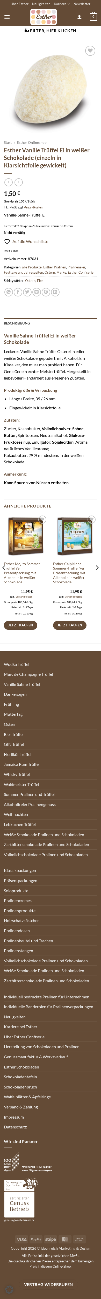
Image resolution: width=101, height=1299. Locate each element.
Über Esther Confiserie (24, 1036)
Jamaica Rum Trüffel (22, 764)
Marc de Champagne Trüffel (28, 674)
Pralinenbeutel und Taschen (28, 940)
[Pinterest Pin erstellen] (46, 292)
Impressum (14, 1116)
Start (8, 142)
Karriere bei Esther (20, 1026)
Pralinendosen (17, 930)
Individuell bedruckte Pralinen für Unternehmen (46, 996)
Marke (61, 272)
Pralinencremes (18, 900)
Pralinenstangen (18, 950)
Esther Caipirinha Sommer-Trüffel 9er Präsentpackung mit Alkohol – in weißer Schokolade (69, 573)
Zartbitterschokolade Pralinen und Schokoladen (46, 844)
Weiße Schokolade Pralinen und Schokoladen (44, 834)
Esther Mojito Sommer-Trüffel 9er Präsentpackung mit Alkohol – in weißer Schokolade (22, 573)
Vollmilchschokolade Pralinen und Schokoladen (46, 854)
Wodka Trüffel (16, 664)
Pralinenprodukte (19, 910)
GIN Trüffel (14, 744)
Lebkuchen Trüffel (20, 824)
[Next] (97, 578)
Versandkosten (33, 207)
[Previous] (4, 578)
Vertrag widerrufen (48, 1284)
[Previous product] (19, 182)
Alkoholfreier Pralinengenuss (30, 804)
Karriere (60, 4)
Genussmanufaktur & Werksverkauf (36, 1056)
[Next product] (8, 182)
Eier (40, 281)
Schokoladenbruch (20, 1086)
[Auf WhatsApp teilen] (8, 292)
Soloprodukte (16, 890)
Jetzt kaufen (20, 625)
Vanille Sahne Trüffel (22, 684)
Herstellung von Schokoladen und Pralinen (42, 1046)
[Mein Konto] (79, 17)
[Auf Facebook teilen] (18, 292)
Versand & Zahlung (21, 1106)
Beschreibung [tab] (17, 323)
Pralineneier (76, 267)
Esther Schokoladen (21, 1066)
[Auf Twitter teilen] (27, 292)
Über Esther (19, 4)
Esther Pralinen (54, 267)
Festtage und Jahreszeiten (23, 272)
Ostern (50, 272)
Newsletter (82, 4)
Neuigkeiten (41, 4)
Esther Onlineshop (32, 142)
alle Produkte (32, 267)
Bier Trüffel (14, 734)
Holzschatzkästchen (22, 920)
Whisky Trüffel (17, 774)
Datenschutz (15, 1126)
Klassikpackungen (20, 870)
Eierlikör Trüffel (17, 754)
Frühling (11, 704)
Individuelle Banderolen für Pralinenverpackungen (48, 1006)
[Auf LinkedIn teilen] (55, 292)
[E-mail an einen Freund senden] (36, 292)
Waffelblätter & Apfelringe (27, 1096)
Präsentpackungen (20, 880)
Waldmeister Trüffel (21, 784)
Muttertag (13, 714)
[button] (7, 17)
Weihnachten (16, 814)
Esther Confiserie (80, 272)
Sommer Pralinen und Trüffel (29, 794)
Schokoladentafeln (20, 1076)
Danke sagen (15, 694)
